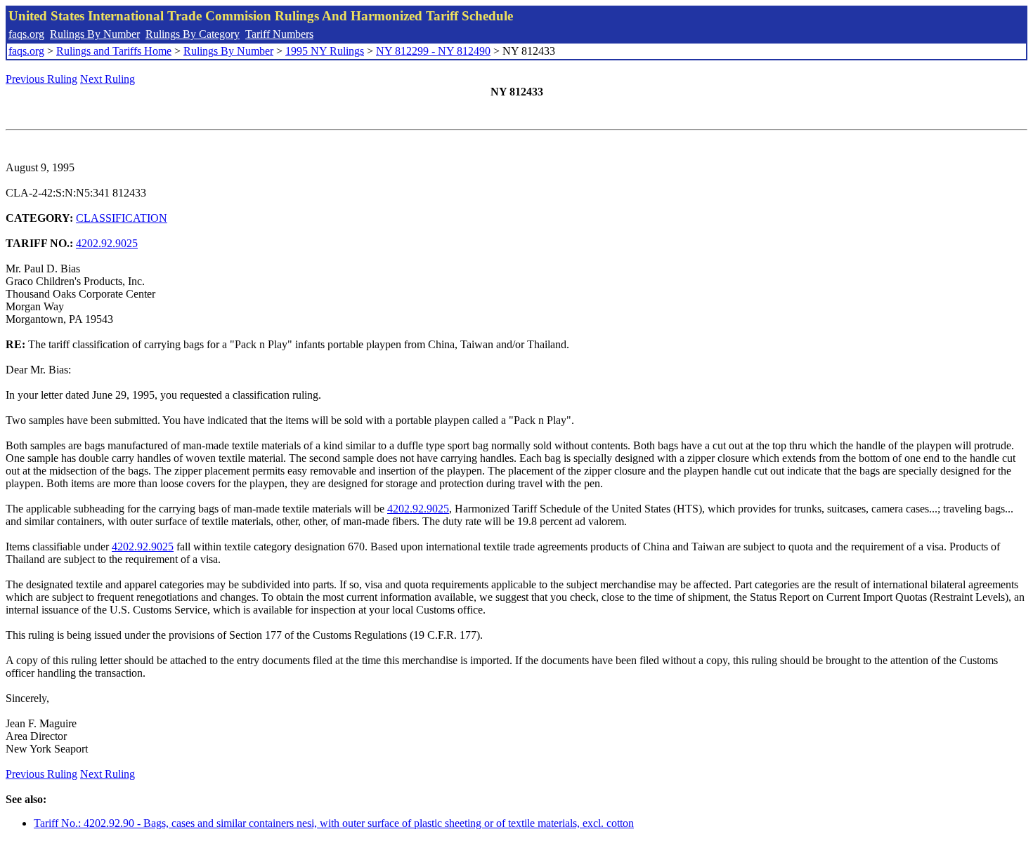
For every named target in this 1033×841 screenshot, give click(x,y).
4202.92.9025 (107, 243)
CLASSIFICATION (121, 218)
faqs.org (26, 34)
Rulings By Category (192, 34)
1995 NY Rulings (324, 51)
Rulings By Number (95, 34)
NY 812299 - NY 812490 (433, 51)
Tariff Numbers (279, 34)
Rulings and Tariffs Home (113, 51)
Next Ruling (107, 79)
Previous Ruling (41, 79)
